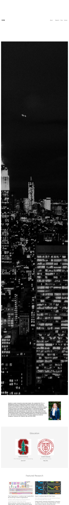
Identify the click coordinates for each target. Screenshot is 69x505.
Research (57, 20)
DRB (3, 20)
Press (61, 20)
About (51, 20)
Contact (65, 20)
